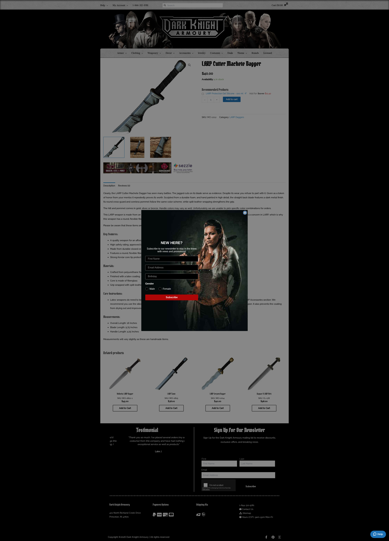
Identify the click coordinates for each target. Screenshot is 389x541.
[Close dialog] (244, 212)
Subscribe (172, 297)
